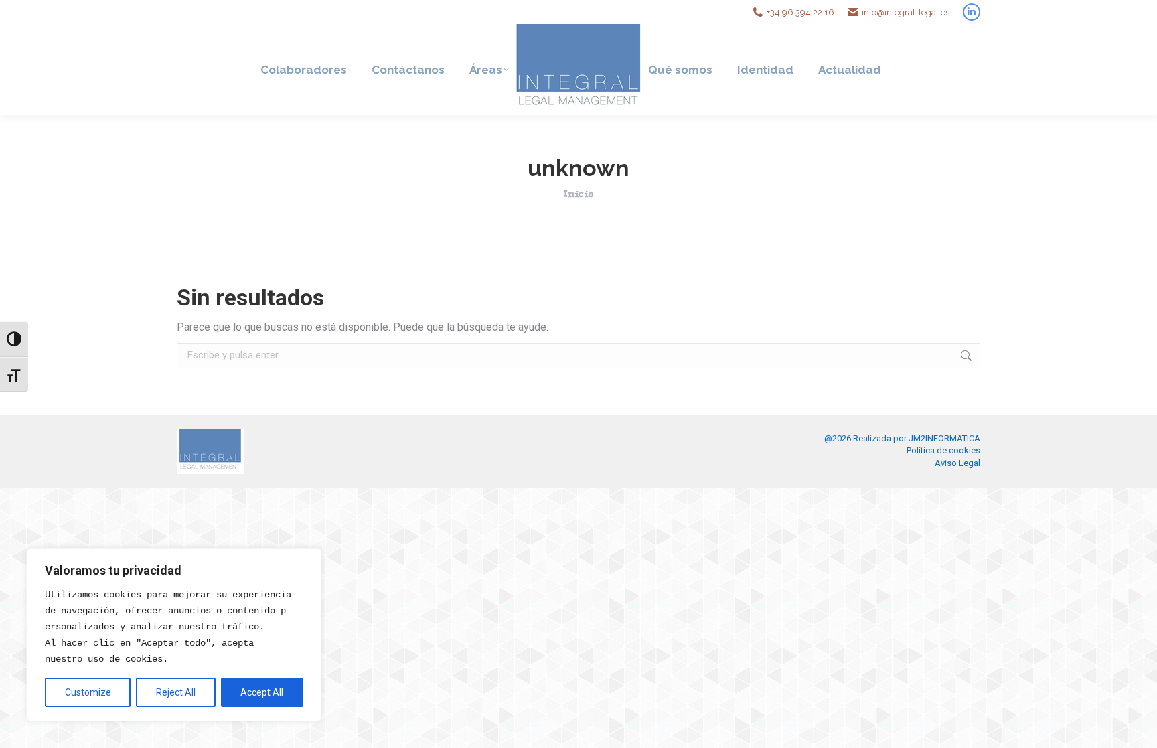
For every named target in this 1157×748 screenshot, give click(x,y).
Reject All (176, 692)
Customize (88, 692)
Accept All (261, 692)
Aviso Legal (957, 463)
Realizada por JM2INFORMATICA (916, 438)
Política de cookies (943, 450)
